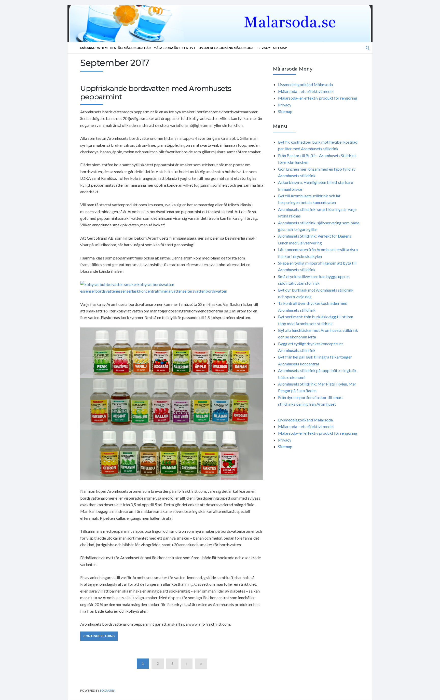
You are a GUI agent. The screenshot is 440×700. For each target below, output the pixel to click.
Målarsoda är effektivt (175, 48)
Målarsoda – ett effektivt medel (306, 91)
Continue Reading (99, 636)
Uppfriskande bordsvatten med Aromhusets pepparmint (155, 92)
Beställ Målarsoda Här (130, 48)
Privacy (263, 48)
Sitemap (280, 48)
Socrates (107, 690)
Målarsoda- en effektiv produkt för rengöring (317, 97)
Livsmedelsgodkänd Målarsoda (226, 48)
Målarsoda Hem (93, 48)
